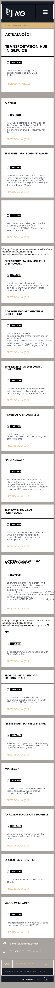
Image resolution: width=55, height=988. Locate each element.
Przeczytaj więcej (19, 83)
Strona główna (11, 25)
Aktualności (24, 25)
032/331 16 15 (17, 951)
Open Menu (45, 12)
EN (8, 963)
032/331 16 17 (34, 951)
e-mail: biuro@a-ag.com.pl (24, 944)
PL (5, 963)
